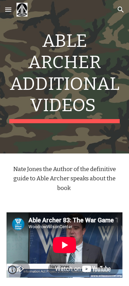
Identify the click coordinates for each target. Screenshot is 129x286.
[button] (8, 9)
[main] (65, 77)
